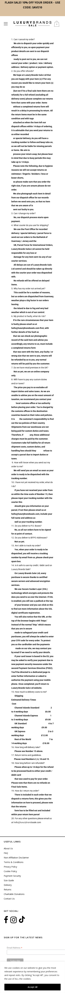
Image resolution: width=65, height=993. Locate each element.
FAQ (6, 853)
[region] (32, 977)
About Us (8, 848)
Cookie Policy (10, 871)
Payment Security (12, 875)
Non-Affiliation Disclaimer (16, 857)
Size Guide (9, 880)
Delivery (8, 884)
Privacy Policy (10, 866)
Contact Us (9, 898)
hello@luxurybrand (22, 822)
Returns (7, 889)
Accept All (32, 987)
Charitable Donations (14, 894)
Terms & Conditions (13, 862)
